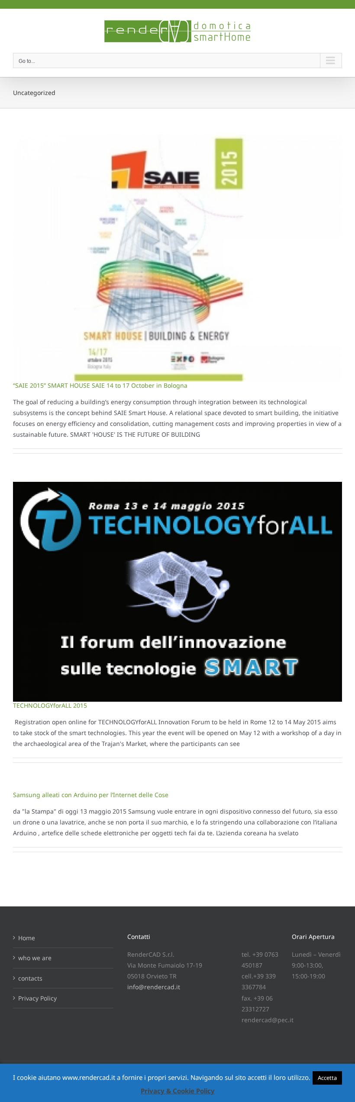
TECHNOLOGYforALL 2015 (50, 705)
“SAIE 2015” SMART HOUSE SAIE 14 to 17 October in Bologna (100, 385)
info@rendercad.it (153, 987)
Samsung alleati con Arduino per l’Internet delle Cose (90, 795)
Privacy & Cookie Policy (178, 1090)
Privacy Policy (37, 998)
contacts (30, 978)
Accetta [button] (327, 1078)
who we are (35, 958)
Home (26, 938)
